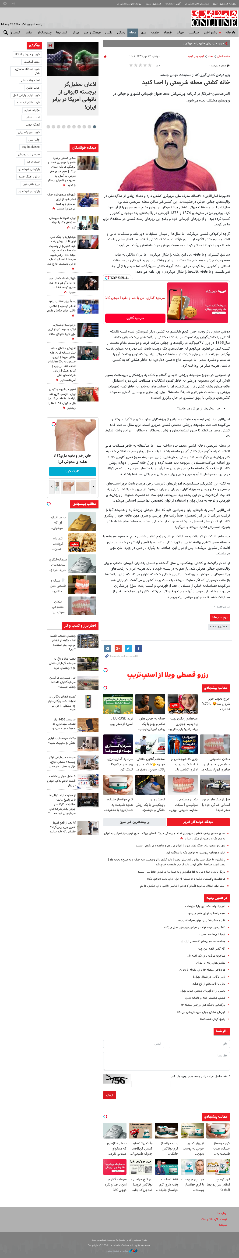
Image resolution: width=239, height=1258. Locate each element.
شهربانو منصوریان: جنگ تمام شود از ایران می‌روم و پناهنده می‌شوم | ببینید (180, 845)
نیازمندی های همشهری (197, 4)
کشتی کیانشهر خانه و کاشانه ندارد (205, 998)
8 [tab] (58, 126)
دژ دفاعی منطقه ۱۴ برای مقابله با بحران (202, 970)
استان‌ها (61, 32)
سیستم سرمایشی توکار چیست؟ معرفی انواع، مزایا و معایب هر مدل (62, 762)
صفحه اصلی (223, 56)
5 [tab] (74, 126)
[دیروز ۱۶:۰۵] (87, 664)
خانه (228, 32)
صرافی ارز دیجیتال (29, 154)
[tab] (198, 822)
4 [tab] (79, 126)
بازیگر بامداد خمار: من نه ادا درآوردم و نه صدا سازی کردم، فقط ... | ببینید (181, 872)
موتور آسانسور (32, 62)
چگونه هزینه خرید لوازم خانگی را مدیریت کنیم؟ (62, 740)
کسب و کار (13, 32)
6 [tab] (69, 126)
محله (132, 32)
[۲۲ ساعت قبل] (87, 163)
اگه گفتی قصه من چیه (211, 949)
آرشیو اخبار (210, 32)
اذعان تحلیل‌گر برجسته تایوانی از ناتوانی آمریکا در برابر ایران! (74, 96)
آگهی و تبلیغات (173, 4)
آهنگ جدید (33, 125)
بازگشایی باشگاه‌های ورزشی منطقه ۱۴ (203, 1005)
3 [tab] (84, 126)
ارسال (109, 1095)
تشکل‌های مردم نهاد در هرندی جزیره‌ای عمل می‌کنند (194, 927)
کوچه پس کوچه (196, 56)
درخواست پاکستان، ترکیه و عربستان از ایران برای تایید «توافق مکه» (186, 879)
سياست (194, 32)
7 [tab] (63, 126)
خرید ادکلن (33, 88)
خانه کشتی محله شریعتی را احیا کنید (186, 82)
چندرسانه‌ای (44, 32)
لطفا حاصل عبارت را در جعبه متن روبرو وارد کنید (200, 1076)
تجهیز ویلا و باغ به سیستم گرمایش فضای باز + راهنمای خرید (62, 663)
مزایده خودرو (32, 110)
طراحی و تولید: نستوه (117, 1251)
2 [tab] (89, 126)
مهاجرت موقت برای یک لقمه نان (206, 956)
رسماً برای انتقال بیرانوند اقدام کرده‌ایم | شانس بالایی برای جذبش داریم (182, 886)
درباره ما (222, 1213)
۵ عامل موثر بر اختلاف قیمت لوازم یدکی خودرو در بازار (61, 781)
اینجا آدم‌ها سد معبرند (212, 934)
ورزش (75, 32)
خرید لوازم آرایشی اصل (26, 95)
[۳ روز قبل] (87, 828)
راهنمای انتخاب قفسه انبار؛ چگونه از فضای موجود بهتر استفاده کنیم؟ (63, 643)
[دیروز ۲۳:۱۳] (87, 353)
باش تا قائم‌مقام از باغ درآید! (208, 984)
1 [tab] (94, 126)
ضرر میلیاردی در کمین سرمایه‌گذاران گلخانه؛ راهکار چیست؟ (62, 682)
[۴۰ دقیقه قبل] (72, 59)
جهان (180, 32)
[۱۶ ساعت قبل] (87, 307)
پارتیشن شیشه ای (29, 169)
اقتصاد (168, 32)
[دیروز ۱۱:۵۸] (87, 763)
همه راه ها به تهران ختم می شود (206, 913)
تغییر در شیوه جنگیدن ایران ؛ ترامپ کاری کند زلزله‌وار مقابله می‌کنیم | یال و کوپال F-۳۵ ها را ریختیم (62, 398)
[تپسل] (107, 277)
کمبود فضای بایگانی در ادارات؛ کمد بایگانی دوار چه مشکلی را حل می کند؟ (62, 703)
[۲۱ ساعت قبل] (87, 242)
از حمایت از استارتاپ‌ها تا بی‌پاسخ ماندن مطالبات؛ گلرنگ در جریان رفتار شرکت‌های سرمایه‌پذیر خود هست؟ (62, 804)
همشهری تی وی (153, 4)
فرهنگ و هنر (92, 32)
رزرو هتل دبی (31, 184)
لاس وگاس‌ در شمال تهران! (209, 977)
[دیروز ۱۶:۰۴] (87, 725)
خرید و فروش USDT (27, 54)
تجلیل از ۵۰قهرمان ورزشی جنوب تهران (202, 991)
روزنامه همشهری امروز (224, 4)
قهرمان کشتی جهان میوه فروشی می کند (201, 1012)
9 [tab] (53, 126)
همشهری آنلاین (212, 18)
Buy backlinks (30, 147)
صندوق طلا (33, 161)
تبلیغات (222, 1225)
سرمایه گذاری (135, 318)
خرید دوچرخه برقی (29, 132)
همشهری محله (219, 626)
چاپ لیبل (34, 139)
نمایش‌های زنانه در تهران (210, 963)
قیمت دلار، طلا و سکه (214, 1219)
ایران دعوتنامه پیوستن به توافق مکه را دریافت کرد (195, 852)
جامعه (155, 32)
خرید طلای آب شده (28, 102)
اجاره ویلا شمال (30, 80)
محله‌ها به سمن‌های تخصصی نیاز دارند (202, 941)
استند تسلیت (32, 117)
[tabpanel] (72, 79)
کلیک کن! (72, 471)
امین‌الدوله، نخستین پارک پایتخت (205, 906)
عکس (28, 32)
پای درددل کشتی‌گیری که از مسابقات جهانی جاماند (195, 75)
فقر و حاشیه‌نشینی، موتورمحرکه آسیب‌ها (201, 920)
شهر (143, 32)
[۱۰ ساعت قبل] (87, 641)
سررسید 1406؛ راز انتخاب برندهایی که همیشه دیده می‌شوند (63, 724)
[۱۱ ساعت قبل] (87, 200)
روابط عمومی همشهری (129, 4)
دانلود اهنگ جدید (29, 176)
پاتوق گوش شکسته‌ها (212, 1019)
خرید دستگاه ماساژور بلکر (27, 71)
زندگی (121, 32)
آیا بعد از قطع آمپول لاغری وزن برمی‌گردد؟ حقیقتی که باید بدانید (63, 827)
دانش (108, 32)
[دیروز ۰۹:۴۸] (87, 800)
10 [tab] (48, 126)
